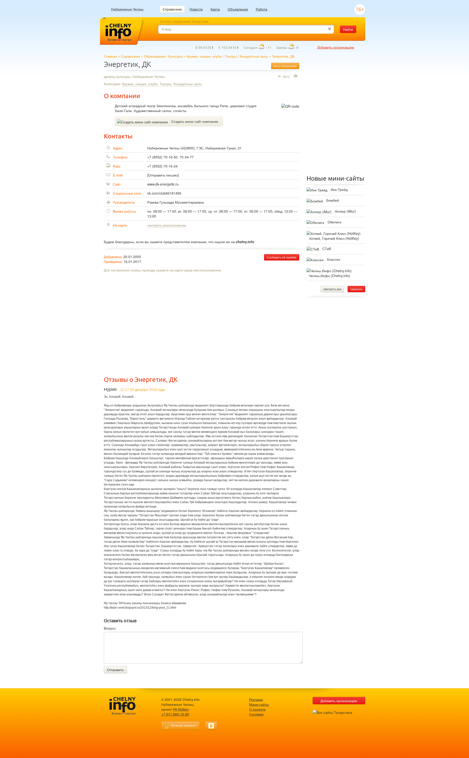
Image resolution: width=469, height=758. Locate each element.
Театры (231, 56)
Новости (196, 9)
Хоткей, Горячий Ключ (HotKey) (334, 238)
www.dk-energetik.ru (163, 184)
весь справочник (285, 66)
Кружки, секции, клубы (204, 56)
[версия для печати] (296, 76)
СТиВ (326, 248)
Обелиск (334, 221)
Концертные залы (254, 56)
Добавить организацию (335, 47)
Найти (348, 29)
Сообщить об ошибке (282, 257)
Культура (175, 56)
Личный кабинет (183, 725)
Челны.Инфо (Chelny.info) (329, 275)
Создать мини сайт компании (194, 121)
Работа (261, 9)
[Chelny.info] (127, 706)
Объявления (238, 9)
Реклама (256, 699)
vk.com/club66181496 (164, 193)
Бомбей (332, 200)
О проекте (257, 709)
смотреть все (332, 289)
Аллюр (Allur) (345, 211)
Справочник (172, 9)
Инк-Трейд (339, 189)
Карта (215, 9)
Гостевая (256, 714)
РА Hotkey (181, 709)
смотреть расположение (166, 225)
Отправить (115, 669)
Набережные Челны (127, 9)
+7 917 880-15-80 (175, 714)
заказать (356, 289)
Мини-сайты (259, 704)
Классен (333, 259)
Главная (110, 56)
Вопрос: (110, 628)
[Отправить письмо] (163, 175)
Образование (154, 56)
